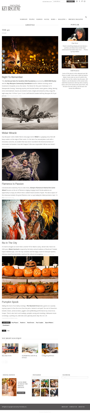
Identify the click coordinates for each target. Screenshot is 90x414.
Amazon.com (6, 147)
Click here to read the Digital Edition (23, 384)
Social (46, 19)
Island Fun (6, 356)
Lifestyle (4, 33)
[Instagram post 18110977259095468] (54, 383)
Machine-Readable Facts (45, 412)
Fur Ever (75, 43)
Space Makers (49, 322)
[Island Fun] (10, 348)
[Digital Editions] (9, 396)
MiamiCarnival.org (48, 254)
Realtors (22, 322)
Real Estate (30, 322)
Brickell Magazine (76, 19)
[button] (86, 17)
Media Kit (65, 407)
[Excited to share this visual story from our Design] (36, 392)
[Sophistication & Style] (30, 348)
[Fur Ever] (75, 34)
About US (81, 407)
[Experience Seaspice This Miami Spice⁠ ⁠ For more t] (36, 383)
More (53, 19)
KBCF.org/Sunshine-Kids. (14, 96)
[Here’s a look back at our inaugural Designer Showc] (54, 392)
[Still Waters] (75, 61)
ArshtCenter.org (9, 197)
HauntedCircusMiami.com (9, 318)
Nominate (23, 19)
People (32, 19)
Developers (6, 325)
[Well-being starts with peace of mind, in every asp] (45, 392)
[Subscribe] (21, 393)
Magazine (61, 19)
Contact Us (73, 407)
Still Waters (74, 71)
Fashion (39, 19)
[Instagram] (77, 1)
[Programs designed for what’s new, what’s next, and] (45, 383)
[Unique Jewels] (50, 348)
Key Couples (39, 322)
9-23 (8, 330)
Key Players (15, 322)
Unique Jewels (48, 356)
